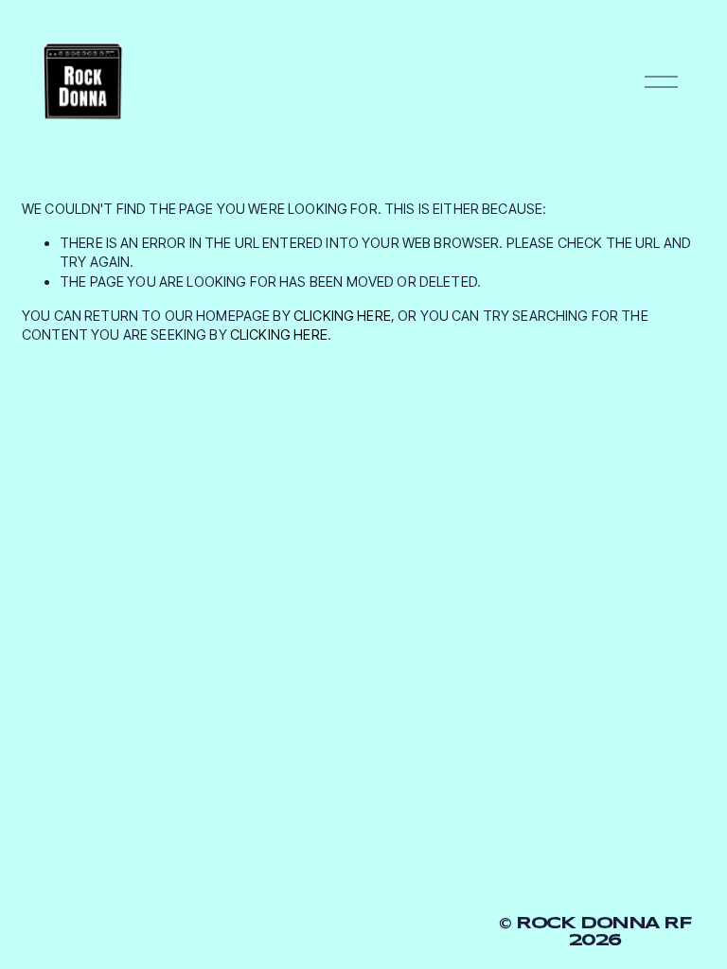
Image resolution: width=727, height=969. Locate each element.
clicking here (342, 316)
